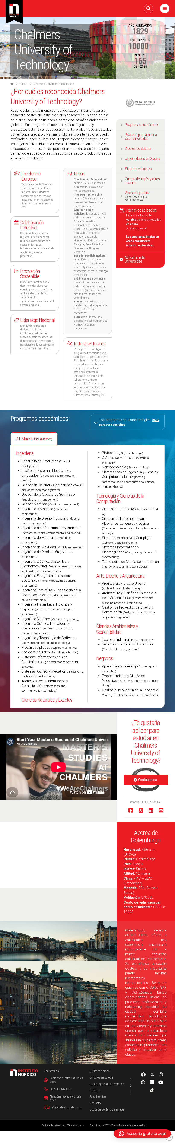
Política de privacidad (53, 1125)
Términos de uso (76, 1125)
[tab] (34, 438)
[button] (148, 8)
